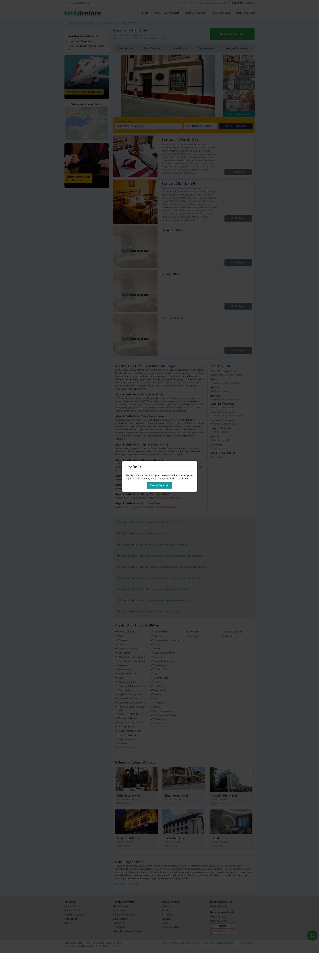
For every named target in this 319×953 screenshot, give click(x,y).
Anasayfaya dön (159, 485)
